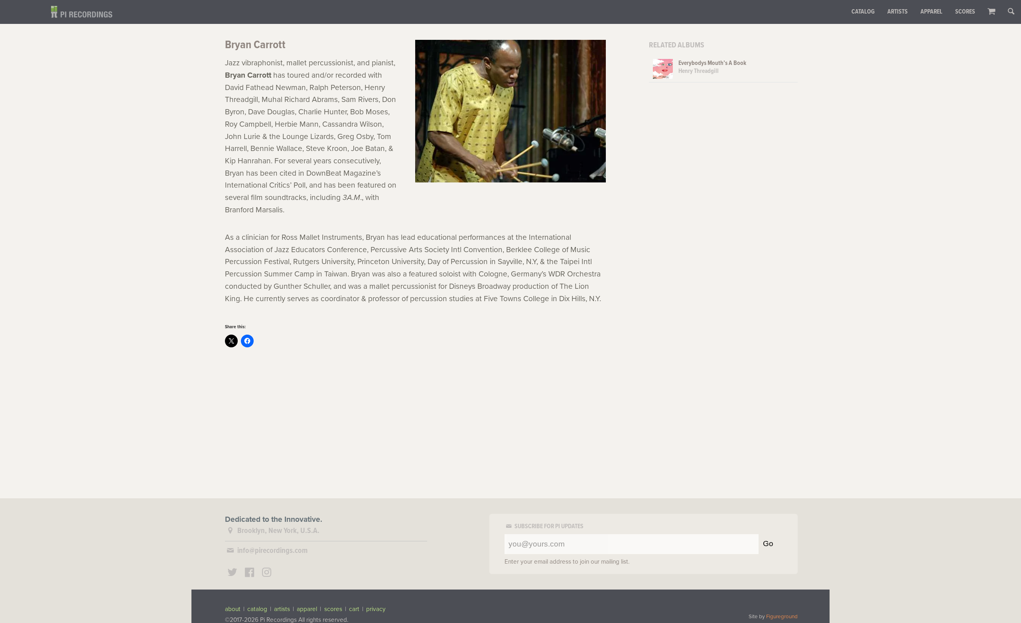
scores (333, 609)
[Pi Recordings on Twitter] (232, 573)
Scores (965, 12)
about (232, 609)
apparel (307, 609)
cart (354, 609)
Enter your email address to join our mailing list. (567, 561)
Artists (897, 12)
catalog (257, 609)
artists (282, 609)
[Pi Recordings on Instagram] (266, 573)
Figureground (782, 616)
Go (768, 543)
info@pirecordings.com (272, 551)
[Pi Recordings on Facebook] (249, 573)
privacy (376, 609)
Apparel (931, 12)
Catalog (863, 12)
